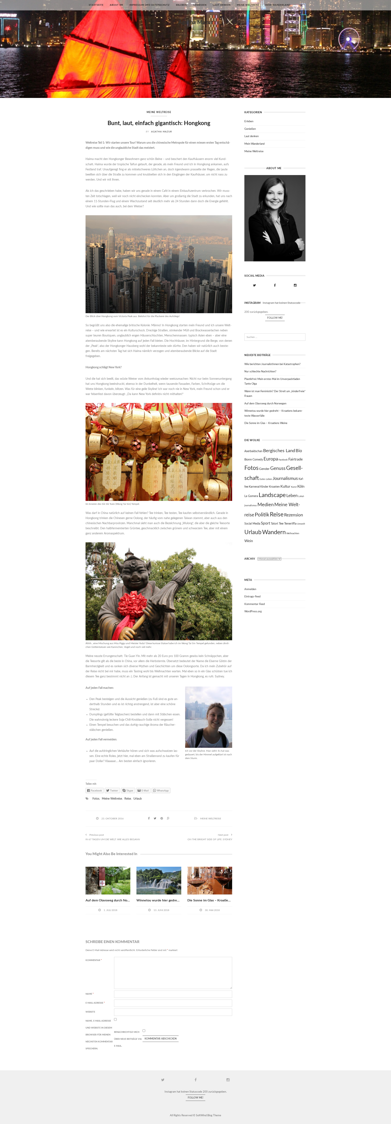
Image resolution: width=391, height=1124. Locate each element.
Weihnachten (292, 533)
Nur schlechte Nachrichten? (260, 371)
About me (116, 5)
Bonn (248, 459)
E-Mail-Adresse (95, 1003)
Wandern (274, 532)
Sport (265, 523)
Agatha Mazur (195, 22)
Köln (300, 486)
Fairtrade (295, 459)
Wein (248, 541)
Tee (281, 523)
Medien (265, 504)
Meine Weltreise (248, 5)
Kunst (294, 487)
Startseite (96, 5)
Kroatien (274, 486)
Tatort (274, 523)
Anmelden (250, 589)
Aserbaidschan (253, 451)
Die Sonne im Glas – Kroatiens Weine (214, 900)
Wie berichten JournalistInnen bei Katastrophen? (272, 364)
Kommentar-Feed (254, 604)
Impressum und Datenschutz (150, 5)
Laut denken (222, 5)
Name (90, 994)
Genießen (199, 5)
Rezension (293, 515)
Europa (271, 459)
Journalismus (285, 478)
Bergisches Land (279, 451)
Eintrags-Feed (252, 596)
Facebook (283, 460)
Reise (127, 798)
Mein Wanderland (277, 5)
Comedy (258, 459)
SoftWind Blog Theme (208, 1115)
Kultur (285, 486)
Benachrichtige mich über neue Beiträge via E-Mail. (128, 1039)
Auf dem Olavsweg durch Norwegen (112, 900)
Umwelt (301, 524)
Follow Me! (275, 318)
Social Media (252, 523)
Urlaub (137, 798)
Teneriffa (290, 523)
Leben (292, 496)
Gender (264, 468)
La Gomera (251, 496)
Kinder (264, 486)
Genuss (278, 468)
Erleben (181, 5)
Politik (262, 514)
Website (90, 1012)
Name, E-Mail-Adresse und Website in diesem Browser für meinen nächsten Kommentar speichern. (99, 1035)
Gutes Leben (265, 479)
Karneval (254, 486)
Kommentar (94, 960)
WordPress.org (253, 611)
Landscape (272, 495)
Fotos (95, 798)
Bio (299, 451)
